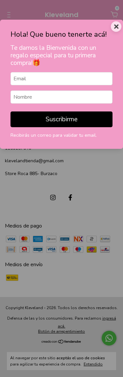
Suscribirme (61, 119)
